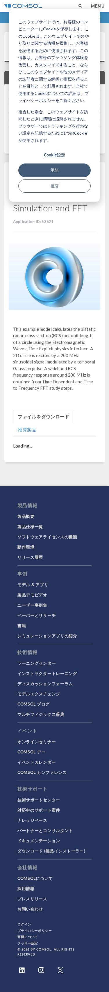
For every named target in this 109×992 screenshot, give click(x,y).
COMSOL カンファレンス (42, 772)
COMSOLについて (35, 878)
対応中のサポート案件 (38, 810)
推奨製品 (27, 429)
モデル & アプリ (32, 584)
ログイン (24, 924)
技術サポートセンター (38, 800)
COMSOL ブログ (33, 704)
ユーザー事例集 (32, 605)
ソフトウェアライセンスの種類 (47, 536)
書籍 (21, 625)
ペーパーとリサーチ (36, 615)
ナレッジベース (32, 820)
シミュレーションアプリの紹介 (47, 635)
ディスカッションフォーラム (45, 683)
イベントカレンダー (36, 762)
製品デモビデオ (32, 595)
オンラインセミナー (36, 741)
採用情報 (26, 888)
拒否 (55, 185)
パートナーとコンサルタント (45, 830)
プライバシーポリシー (34, 930)
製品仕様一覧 (30, 526)
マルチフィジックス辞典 (41, 714)
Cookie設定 (54, 155)
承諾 (55, 170)
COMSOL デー (31, 752)
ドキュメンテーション (38, 840)
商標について (27, 936)
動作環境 (26, 547)
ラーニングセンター (36, 663)
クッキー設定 (27, 943)
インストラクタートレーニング (47, 673)
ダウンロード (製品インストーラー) (51, 851)
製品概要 (26, 516)
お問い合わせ (30, 909)
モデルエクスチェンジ (38, 694)
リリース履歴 (30, 557)
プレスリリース (32, 898)
